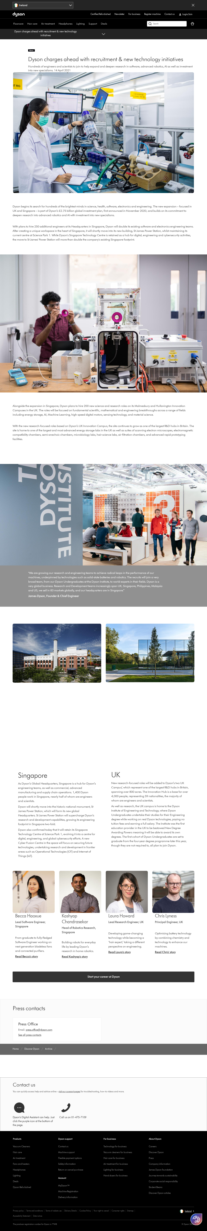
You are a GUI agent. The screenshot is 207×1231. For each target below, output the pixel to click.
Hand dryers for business (116, 1175)
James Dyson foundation (161, 1169)
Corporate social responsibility (163, 1181)
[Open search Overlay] (167, 24)
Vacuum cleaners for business (118, 1152)
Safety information (67, 1164)
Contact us (169, 14)
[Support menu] (98, 23)
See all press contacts (29, 1035)
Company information (159, 1164)
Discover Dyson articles (160, 1193)
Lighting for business (113, 1169)
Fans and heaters (21, 1164)
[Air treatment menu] (56, 23)
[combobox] (43, 5)
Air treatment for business (116, 1164)
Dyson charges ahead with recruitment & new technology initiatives (45, 33)
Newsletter (119, 14)
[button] (187, 1211)
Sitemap (130, 1210)
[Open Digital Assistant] (196, 1219)
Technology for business (115, 1146)
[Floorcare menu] (25, 23)
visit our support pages (69, 1091)
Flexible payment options (70, 1158)
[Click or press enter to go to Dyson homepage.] (19, 14)
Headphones (65, 23)
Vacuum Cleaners (21, 1146)
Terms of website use (54, 1210)
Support (93, 23)
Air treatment (48, 23)
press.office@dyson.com (39, 1029)
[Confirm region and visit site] (193, 5)
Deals (104, 23)
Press (151, 1158)
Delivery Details (70, 1210)
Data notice (37, 1216)
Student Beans (155, 1187)
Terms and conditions (34, 1210)
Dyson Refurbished (22, 1187)
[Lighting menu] (86, 23)
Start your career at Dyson (103, 976)
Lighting (80, 23)
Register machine (152, 14)
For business (134, 14)
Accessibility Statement (21, 1216)
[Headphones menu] (74, 23)
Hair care (32, 23)
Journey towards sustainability (163, 1175)
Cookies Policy (85, 1210)
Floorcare (18, 23)
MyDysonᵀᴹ (63, 1185)
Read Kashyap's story (75, 956)
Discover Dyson (156, 1152)
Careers (153, 1146)
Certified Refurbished (101, 14)
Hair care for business (114, 1158)
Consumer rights (118, 1210)
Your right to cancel (101, 1210)
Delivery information (68, 1197)
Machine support (66, 1152)
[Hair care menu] (39, 23)
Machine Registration (68, 1191)
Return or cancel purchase (70, 1169)
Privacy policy (18, 1210)
